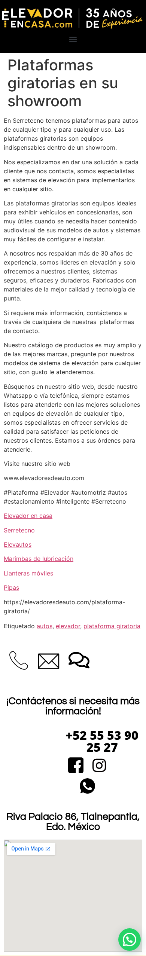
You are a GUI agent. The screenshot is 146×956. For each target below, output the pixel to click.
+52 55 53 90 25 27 (102, 741)
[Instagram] (99, 766)
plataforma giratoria (111, 626)
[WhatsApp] (87, 786)
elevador (68, 626)
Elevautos (17, 544)
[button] (73, 39)
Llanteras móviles (28, 573)
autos (44, 626)
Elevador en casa (28, 515)
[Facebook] (76, 766)
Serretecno (19, 530)
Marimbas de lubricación (38, 558)
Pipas (11, 587)
